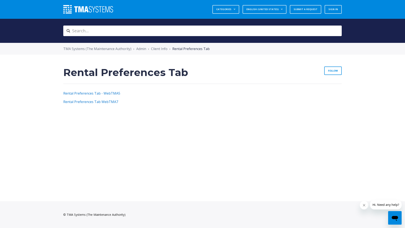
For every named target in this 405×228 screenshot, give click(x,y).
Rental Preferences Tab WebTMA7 (90, 101)
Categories (224, 9)
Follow (333, 70)
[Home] (88, 9)
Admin (141, 48)
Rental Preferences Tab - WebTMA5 (91, 93)
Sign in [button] (333, 9)
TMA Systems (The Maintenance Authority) (97, 48)
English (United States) (262, 9)
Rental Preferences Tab (191, 48)
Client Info (159, 48)
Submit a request (305, 9)
